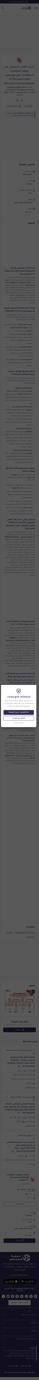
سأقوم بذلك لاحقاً (19, 722)
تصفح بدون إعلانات (18, 718)
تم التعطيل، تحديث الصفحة (19, 712)
